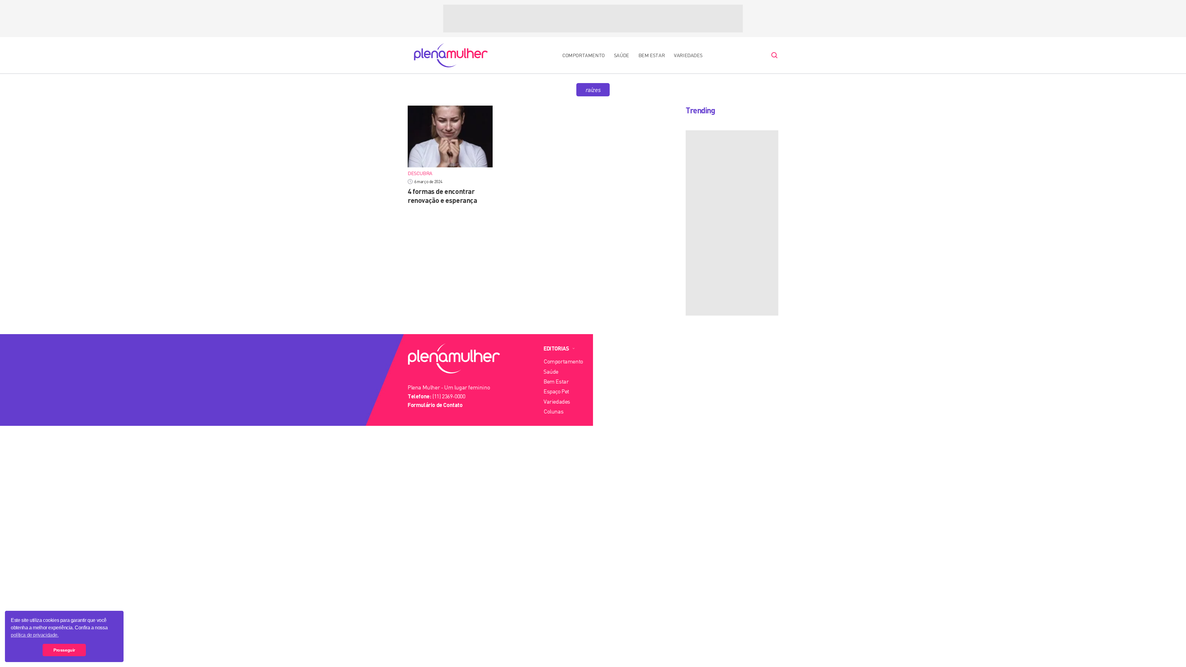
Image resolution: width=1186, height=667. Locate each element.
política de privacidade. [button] (34, 635)
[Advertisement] (593, 18)
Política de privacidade (634, 401)
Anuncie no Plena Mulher (638, 391)
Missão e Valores (627, 361)
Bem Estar (651, 55)
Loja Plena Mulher (629, 411)
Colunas (553, 411)
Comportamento (583, 55)
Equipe (616, 381)
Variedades (688, 55)
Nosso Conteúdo (627, 371)
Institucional (627, 348)
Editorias (556, 348)
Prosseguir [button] (64, 650)
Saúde (621, 55)
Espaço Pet (556, 391)
